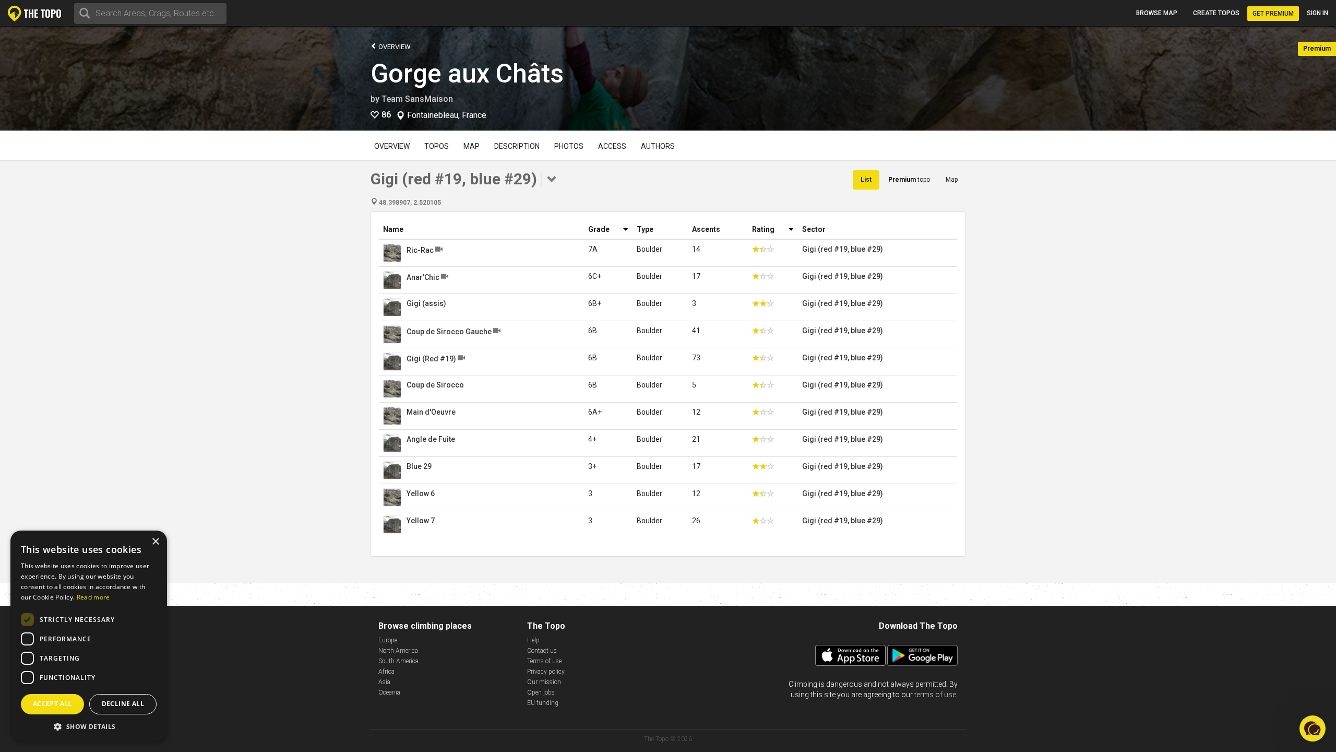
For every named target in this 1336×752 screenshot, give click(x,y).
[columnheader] (481, 229)
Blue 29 (419, 466)
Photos (568, 146)
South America (398, 661)
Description (517, 146)
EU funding (542, 703)
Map (471, 146)
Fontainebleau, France (446, 115)
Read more (93, 597)
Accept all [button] (52, 703)
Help (533, 640)
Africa (386, 671)
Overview (394, 47)
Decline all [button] (123, 703)
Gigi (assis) (426, 303)
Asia (384, 682)
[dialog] (88, 636)
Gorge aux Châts (467, 73)
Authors (658, 146)
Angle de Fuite (431, 439)
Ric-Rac (420, 250)
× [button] (155, 542)
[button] (89, 726)
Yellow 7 (421, 520)
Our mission (544, 682)
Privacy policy (546, 671)
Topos (436, 146)
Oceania (389, 692)
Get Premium (1273, 13)
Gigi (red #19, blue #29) (842, 249)
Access (612, 146)
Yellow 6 (421, 493)
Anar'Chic (423, 277)
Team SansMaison (417, 99)
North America (398, 650)
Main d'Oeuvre (431, 412)
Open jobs (541, 692)
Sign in (1317, 13)
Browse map (1156, 13)
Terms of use (544, 661)
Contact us (542, 650)
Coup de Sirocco (435, 385)
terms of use (935, 694)
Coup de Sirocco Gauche (449, 331)
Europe (387, 640)
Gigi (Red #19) (431, 359)
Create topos (1216, 13)
